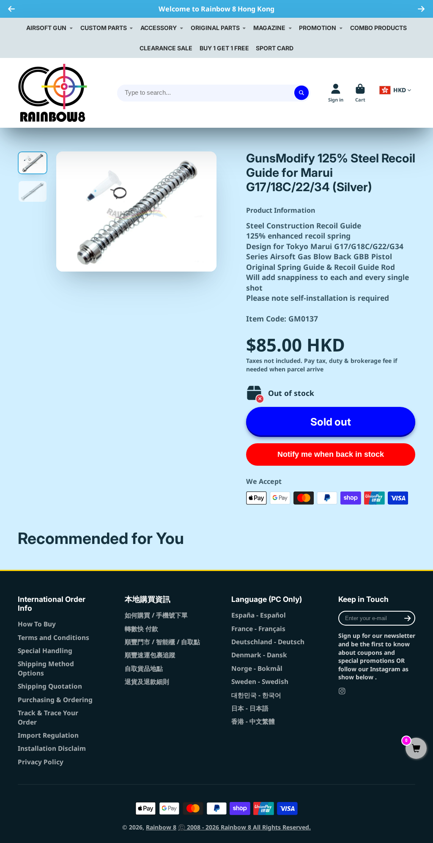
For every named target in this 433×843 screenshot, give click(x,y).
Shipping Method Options (46, 668)
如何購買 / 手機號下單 (156, 615)
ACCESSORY (158, 27)
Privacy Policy (40, 762)
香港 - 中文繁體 (253, 721)
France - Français (258, 628)
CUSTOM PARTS (103, 27)
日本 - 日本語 (250, 708)
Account (335, 93)
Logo (53, 93)
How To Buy (37, 624)
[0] (416, 749)
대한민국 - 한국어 (256, 695)
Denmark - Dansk (259, 655)
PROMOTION (317, 27)
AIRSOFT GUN (46, 27)
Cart (360, 93)
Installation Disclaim (52, 748)
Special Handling (45, 650)
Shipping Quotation (50, 686)
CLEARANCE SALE (166, 48)
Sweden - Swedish (259, 681)
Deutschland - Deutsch (267, 641)
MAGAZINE (269, 27)
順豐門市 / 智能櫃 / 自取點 (162, 641)
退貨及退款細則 (147, 681)
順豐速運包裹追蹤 (150, 655)
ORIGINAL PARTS (215, 27)
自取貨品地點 (144, 668)
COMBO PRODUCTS (378, 27)
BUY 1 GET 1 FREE (224, 48)
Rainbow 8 (161, 827)
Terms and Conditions (53, 637)
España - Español (258, 615)
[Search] (301, 93)
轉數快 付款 (141, 628)
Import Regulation (48, 735)
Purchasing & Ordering (55, 699)
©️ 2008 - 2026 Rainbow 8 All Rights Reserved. (244, 827)
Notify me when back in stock (330, 454)
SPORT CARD (274, 48)
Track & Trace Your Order (48, 717)
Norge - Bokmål (256, 668)
